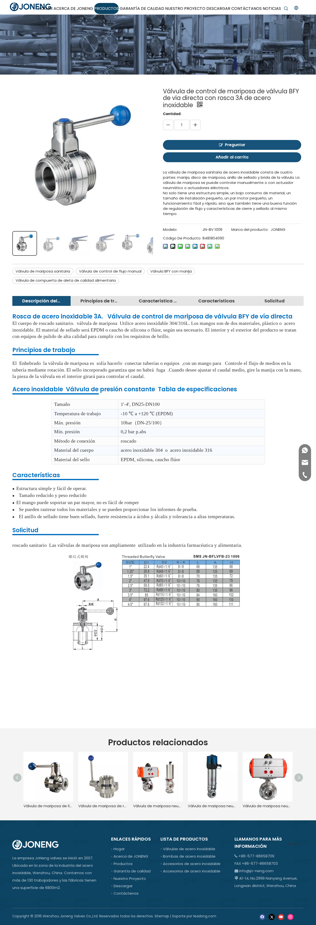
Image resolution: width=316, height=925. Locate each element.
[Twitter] (272, 916)
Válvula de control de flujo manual (110, 271)
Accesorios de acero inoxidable (191, 863)
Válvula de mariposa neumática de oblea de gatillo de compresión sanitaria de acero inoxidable (268, 805)
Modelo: (170, 229)
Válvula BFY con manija (171, 271)
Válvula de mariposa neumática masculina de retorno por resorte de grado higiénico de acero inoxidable (213, 805)
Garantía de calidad (132, 871)
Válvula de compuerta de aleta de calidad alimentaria (66, 280)
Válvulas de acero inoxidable (189, 848)
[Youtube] (281, 916)
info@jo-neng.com (256, 870)
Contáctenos (126, 893)
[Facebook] (262, 916)
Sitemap (162, 916)
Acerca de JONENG (131, 856)
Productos (123, 863)
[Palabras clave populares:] (286, 8)
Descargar (123, 885)
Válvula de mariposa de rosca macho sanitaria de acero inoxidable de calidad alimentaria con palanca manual (103, 805)
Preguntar (235, 145)
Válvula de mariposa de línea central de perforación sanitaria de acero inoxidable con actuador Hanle (48, 805)
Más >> (295, 844)
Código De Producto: (182, 238)
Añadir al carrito (232, 157)
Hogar (119, 848)
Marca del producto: (249, 229)
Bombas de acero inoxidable (189, 856)
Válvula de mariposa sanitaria (43, 271)
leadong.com (204, 916)
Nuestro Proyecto (130, 878)
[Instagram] (290, 916)
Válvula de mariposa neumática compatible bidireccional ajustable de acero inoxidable (158, 805)
